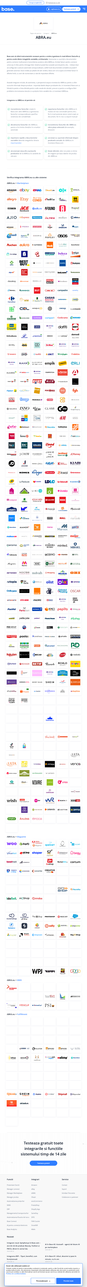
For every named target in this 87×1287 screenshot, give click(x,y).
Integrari (46, 33)
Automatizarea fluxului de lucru (18, 1217)
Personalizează (42, 1281)
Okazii (33, 1197)
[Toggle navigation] (84, 9)
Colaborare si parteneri (70, 1197)
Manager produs (13, 1197)
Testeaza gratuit (70, 9)
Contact (64, 1185)
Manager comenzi (13, 1189)
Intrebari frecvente (68, 1193)
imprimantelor (16, 143)
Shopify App (35, 1209)
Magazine (21, 836)
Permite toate (68, 1281)
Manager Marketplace (14, 1193)
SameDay (34, 1213)
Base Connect (12, 1221)
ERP (8, 1209)
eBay (33, 1189)
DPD (32, 1217)
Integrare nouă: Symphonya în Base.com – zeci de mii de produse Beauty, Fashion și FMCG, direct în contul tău (24, 1246)
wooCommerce (36, 1201)
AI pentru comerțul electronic (17, 1225)
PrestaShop (35, 1205)
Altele (33, 1229)
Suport (64, 1189)
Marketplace (23, 183)
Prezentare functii (13, 1185)
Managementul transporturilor (17, 1213)
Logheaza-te (55, 9)
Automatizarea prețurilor (15, 1201)
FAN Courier (35, 1221)
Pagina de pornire (35, 33)
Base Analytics (12, 1229)
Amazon (34, 1185)
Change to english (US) (35, 3)
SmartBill (34, 1225)
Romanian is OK (54, 3)
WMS (19, 980)
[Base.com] (8, 9)
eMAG (33, 1193)
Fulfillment (22, 1014)
